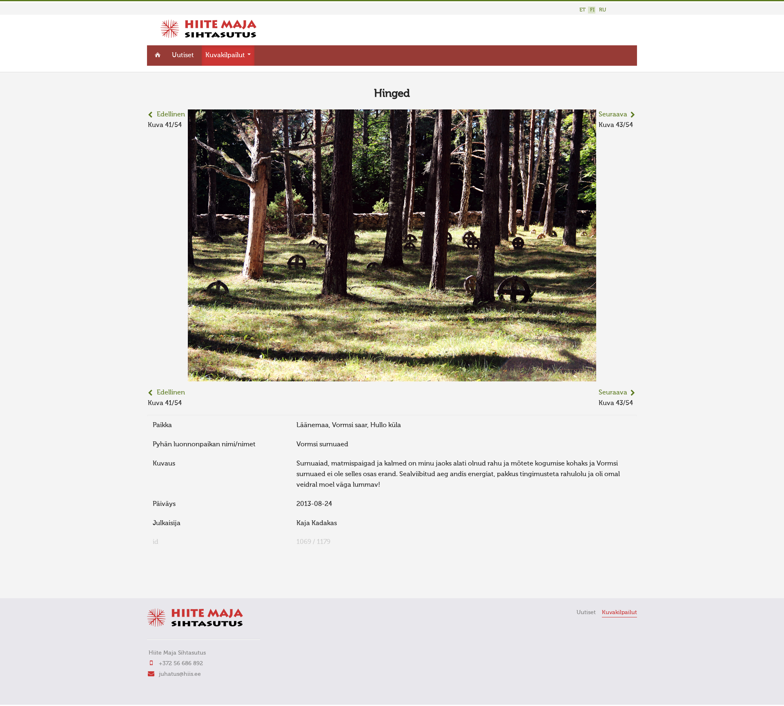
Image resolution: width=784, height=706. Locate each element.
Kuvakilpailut (226, 55)
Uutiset (183, 55)
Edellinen (171, 114)
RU (602, 10)
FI (592, 10)
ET (582, 10)
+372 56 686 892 (181, 663)
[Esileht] (208, 36)
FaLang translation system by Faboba (176, 580)
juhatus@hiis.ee (180, 674)
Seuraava (613, 114)
